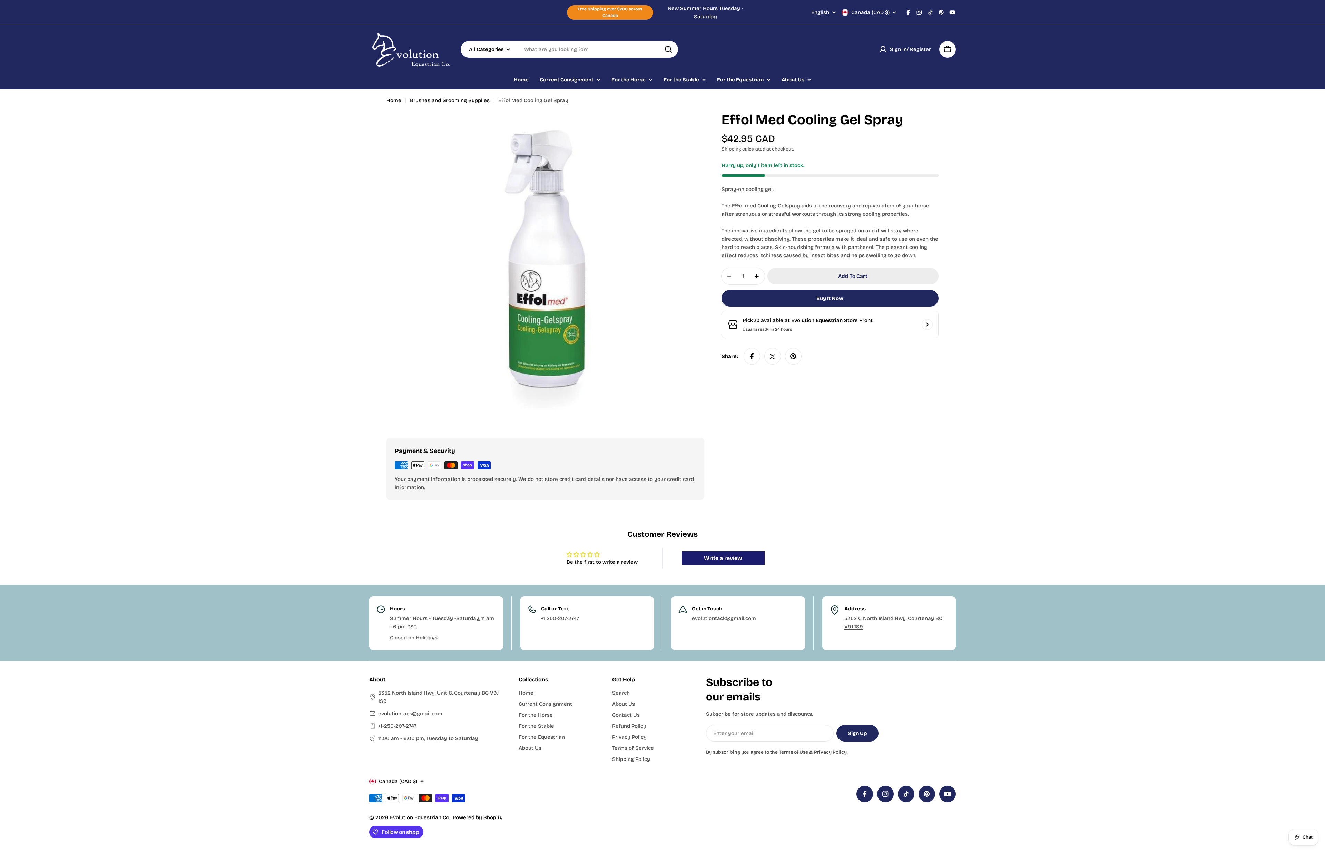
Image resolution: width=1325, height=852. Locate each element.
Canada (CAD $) (870, 12)
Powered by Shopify (478, 817)
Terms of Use (793, 752)
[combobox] (569, 49)
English (820, 12)
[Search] (668, 49)
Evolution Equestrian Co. (420, 817)
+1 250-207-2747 (560, 618)
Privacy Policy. (831, 752)
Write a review (723, 558)
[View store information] (927, 324)
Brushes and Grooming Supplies (450, 100)
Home (393, 100)
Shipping (731, 149)
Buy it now (829, 298)
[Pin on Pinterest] (793, 356)
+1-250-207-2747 (397, 726)
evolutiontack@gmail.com (724, 618)
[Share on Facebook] (752, 356)
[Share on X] (772, 356)
